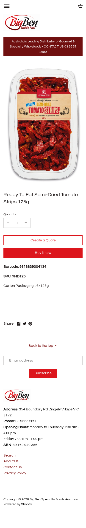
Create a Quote (43, 240)
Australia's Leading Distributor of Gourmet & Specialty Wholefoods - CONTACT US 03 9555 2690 (43, 46)
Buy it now (43, 253)
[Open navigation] (6, 6)
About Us (11, 461)
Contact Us (12, 467)
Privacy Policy (14, 473)
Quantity (9, 214)
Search (9, 455)
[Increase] (26, 223)
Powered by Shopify (17, 504)
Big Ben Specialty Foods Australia (54, 499)
